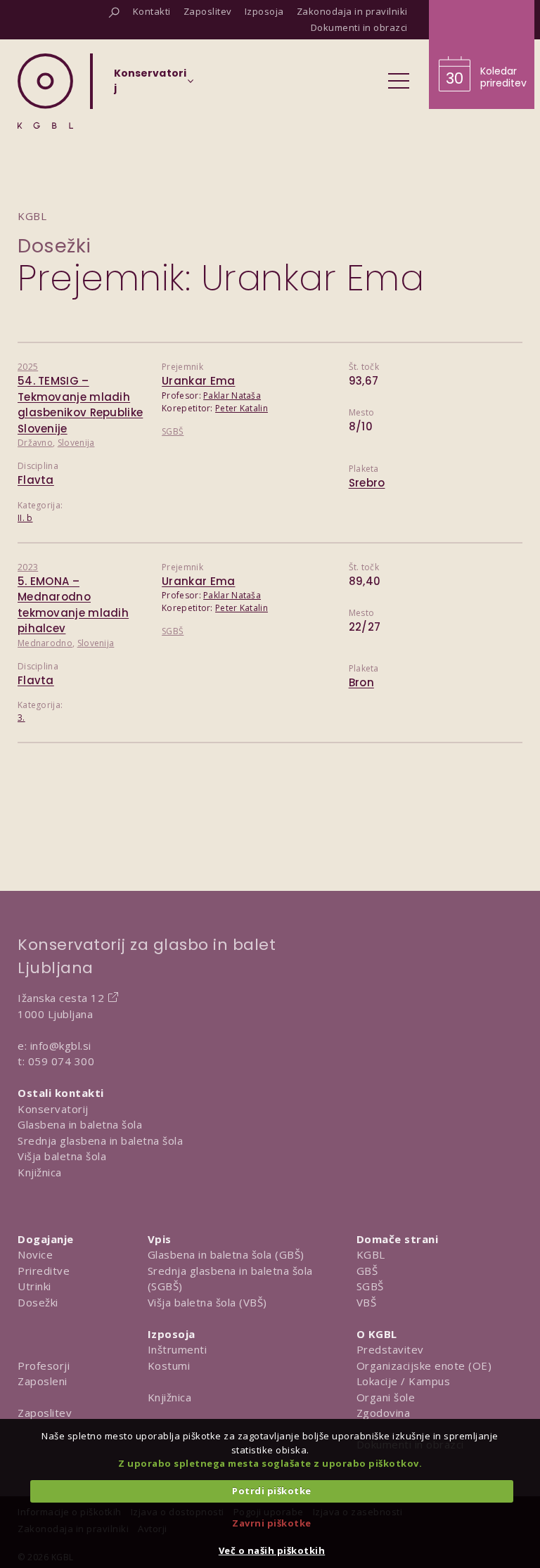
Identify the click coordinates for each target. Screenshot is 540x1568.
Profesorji (44, 1365)
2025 (28, 367)
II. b (25, 518)
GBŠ (367, 1271)
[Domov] (45, 91)
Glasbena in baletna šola (80, 1124)
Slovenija (76, 443)
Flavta (36, 480)
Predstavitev (390, 1349)
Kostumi (169, 1365)
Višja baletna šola (62, 1156)
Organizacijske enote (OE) (424, 1365)
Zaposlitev (45, 1413)
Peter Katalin (241, 408)
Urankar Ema (198, 380)
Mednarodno (45, 643)
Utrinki (34, 1286)
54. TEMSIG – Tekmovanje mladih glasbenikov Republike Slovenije (80, 404)
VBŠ (366, 1302)
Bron (361, 682)
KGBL (370, 1254)
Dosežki (54, 246)
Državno (35, 443)
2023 (28, 567)
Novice (35, 1254)
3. (21, 718)
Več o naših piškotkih (272, 1550)
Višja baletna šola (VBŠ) (207, 1302)
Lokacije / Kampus (403, 1381)
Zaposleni (43, 1381)
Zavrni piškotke (271, 1523)
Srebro (367, 482)
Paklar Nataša (232, 395)
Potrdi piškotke (271, 1490)
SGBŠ (173, 431)
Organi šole (386, 1397)
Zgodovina (383, 1413)
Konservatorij (53, 1109)
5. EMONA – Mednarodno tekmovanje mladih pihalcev (73, 605)
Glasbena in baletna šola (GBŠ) (226, 1254)
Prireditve (44, 1271)
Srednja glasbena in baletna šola (100, 1140)
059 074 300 (61, 1061)
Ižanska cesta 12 (61, 998)
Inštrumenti (177, 1349)
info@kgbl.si (60, 1046)
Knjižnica (40, 1172)
